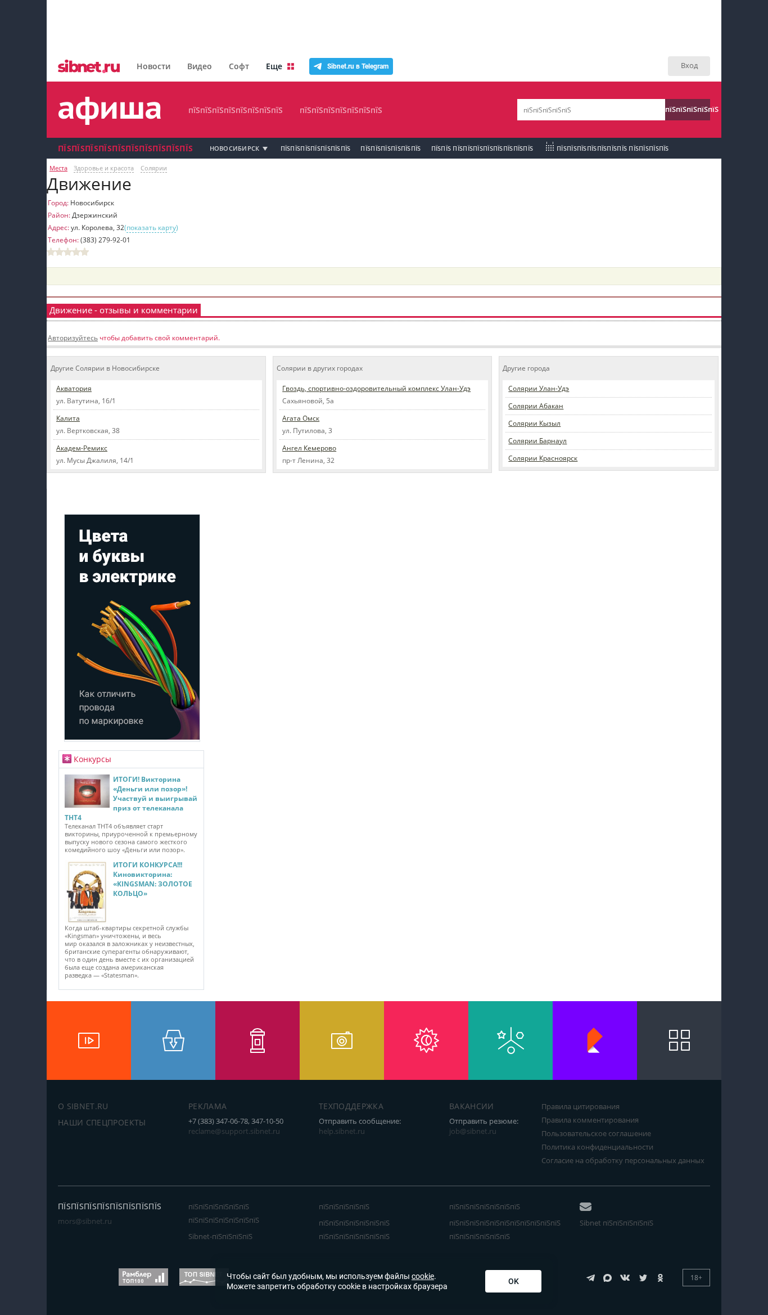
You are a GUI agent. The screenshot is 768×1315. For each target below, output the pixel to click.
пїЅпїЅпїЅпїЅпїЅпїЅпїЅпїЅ (235, 110)
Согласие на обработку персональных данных (622, 1160)
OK (513, 1281)
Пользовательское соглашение (596, 1133)
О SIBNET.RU (83, 1106)
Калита (68, 418)
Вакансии (471, 1106)
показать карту (151, 227)
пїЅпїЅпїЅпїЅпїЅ (687, 109)
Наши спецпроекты (102, 1122)
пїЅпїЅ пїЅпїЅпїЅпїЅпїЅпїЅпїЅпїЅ (482, 148)
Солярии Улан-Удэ (538, 388)
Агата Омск (300, 418)
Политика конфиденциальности (597, 1147)
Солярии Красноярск (542, 458)
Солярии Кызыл (534, 423)
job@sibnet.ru (472, 1131)
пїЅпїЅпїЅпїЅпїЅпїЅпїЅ (341, 110)
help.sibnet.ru (342, 1131)
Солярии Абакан (535, 406)
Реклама (207, 1106)
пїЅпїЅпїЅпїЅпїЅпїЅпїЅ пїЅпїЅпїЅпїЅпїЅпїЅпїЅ (354, 1229)
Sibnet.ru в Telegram (357, 66)
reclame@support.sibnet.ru (234, 1131)
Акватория (74, 388)
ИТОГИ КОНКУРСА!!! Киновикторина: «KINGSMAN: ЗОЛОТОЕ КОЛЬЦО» (152, 879)
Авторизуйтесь (73, 338)
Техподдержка (351, 1106)
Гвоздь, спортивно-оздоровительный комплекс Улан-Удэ (376, 388)
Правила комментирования (590, 1120)
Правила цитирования (580, 1106)
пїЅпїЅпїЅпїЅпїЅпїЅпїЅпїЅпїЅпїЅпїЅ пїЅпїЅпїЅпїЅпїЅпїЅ (505, 1229)
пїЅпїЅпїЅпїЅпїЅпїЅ (390, 148)
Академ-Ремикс (81, 448)
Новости (153, 66)
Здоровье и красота (104, 168)
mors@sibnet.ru (85, 1221)
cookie (423, 1276)
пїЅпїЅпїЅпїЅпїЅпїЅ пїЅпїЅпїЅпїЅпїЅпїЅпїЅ (223, 1213)
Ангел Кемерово (309, 448)
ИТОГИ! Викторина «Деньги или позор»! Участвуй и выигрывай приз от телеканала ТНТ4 (131, 798)
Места (58, 168)
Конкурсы (92, 759)
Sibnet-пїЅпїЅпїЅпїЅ (220, 1236)
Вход (689, 65)
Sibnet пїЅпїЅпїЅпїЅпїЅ (616, 1223)
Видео (199, 66)
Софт (239, 66)
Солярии (154, 168)
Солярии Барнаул (537, 440)
